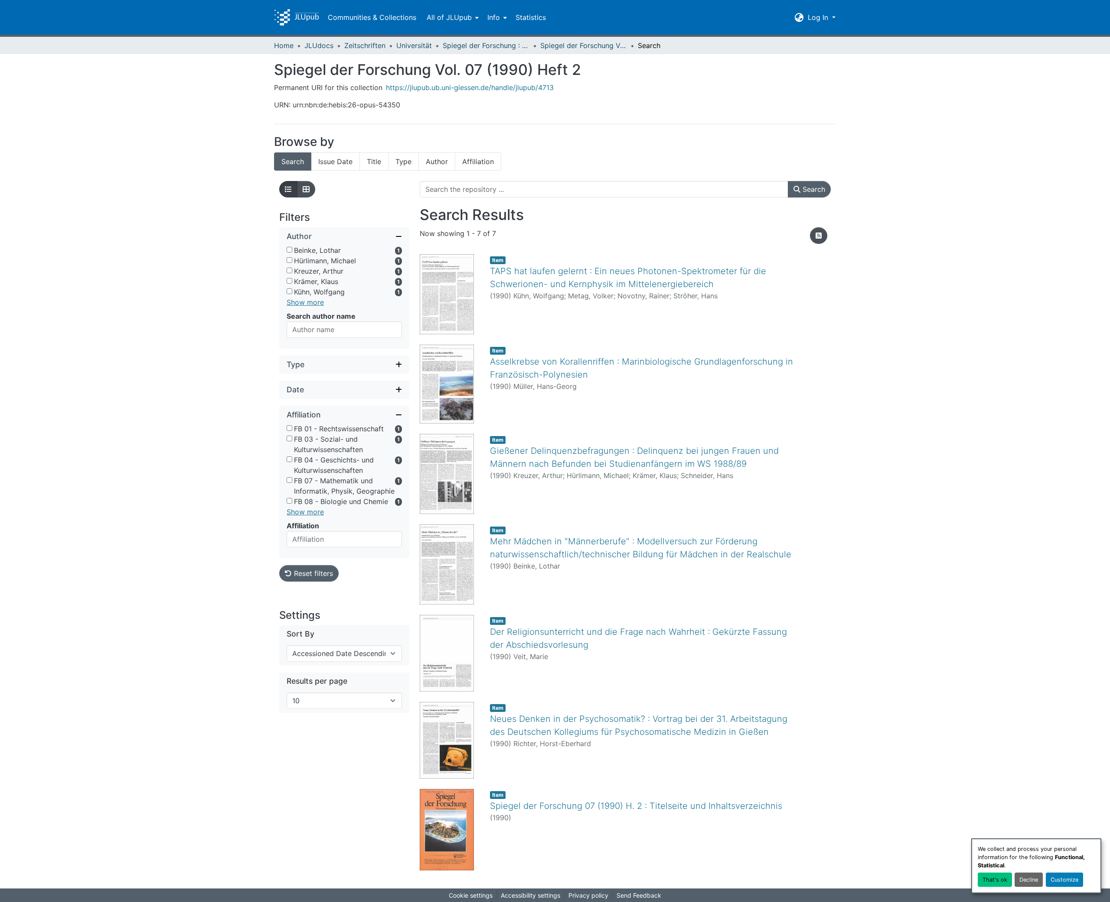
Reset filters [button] (312, 573)
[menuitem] (452, 17)
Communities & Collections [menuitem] (372, 17)
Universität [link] (414, 45)
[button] (296, 17)
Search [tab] (292, 161)
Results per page (317, 680)
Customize (1064, 879)
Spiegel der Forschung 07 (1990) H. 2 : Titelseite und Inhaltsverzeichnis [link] (636, 806)
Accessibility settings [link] (530, 895)
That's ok (995, 879)
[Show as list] (288, 189)
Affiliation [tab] (478, 161)
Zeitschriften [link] (364, 45)
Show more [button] (305, 302)
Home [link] (284, 45)
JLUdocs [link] (318, 45)
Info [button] (493, 17)
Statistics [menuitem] (531, 17)
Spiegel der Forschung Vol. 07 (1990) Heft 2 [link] (583, 45)
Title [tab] (374, 161)
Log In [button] (819, 17)
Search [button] (812, 189)
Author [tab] (437, 161)
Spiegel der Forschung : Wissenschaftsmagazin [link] (486, 45)
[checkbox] (289, 249)
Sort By (300, 633)
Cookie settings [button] (471, 895)
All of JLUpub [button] (449, 17)
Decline (1028, 879)
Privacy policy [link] (588, 895)
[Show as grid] (306, 189)
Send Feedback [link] (639, 895)
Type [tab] (403, 161)
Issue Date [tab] (335, 161)
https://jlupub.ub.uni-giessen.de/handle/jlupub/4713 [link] (470, 87)
